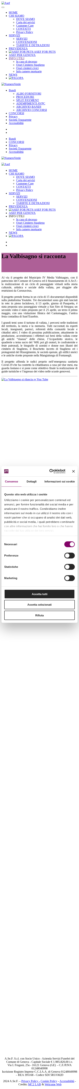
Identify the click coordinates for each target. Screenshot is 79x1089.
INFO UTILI (16, 58)
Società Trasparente (20, 119)
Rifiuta (39, 615)
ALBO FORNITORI (28, 93)
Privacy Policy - (30, 1081)
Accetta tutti (39, 593)
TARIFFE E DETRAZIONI (33, 45)
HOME (13, 12)
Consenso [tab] (11, 481)
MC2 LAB (34, 1084)
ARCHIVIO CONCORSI (31, 110)
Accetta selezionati (39, 604)
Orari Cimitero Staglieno (30, 64)
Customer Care (25, 25)
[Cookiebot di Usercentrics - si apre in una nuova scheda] (49, 471)
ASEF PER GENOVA (22, 55)
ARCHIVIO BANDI (28, 106)
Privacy (13, 116)
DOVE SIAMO (25, 19)
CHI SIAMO (16, 15)
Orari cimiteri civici (27, 68)
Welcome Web (53, 1084)
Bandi (12, 90)
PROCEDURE (25, 96)
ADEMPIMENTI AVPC (30, 103)
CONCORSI (16, 113)
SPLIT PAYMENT (27, 100)
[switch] (69, 555)
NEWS (13, 74)
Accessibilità (16, 123)
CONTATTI (23, 28)
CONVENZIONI (26, 41)
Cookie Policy (49, 1081)
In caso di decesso (26, 61)
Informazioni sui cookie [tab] (59, 481)
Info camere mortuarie (29, 71)
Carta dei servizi (25, 22)
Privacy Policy (24, 32)
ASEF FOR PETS (44, 51)
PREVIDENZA (18, 48)
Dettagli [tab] (32, 481)
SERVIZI (14, 35)
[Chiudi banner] (73, 471)
